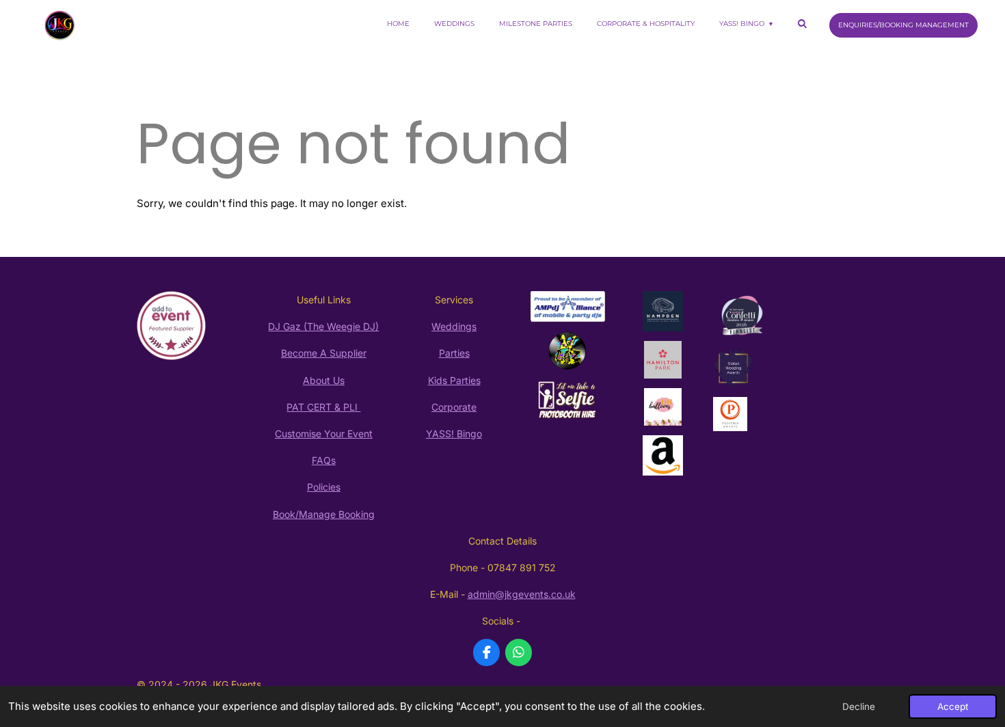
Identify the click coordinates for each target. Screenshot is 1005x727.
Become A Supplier (323, 353)
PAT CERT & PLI (323, 407)
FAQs (324, 460)
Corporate (454, 407)
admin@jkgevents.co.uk (522, 594)
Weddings (454, 326)
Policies (323, 487)
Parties (454, 353)
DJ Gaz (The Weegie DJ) (323, 326)
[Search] (802, 24)
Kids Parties (454, 380)
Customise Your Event (324, 433)
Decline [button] (858, 706)
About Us (324, 380)
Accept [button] (952, 706)
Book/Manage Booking (324, 514)
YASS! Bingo (454, 433)
